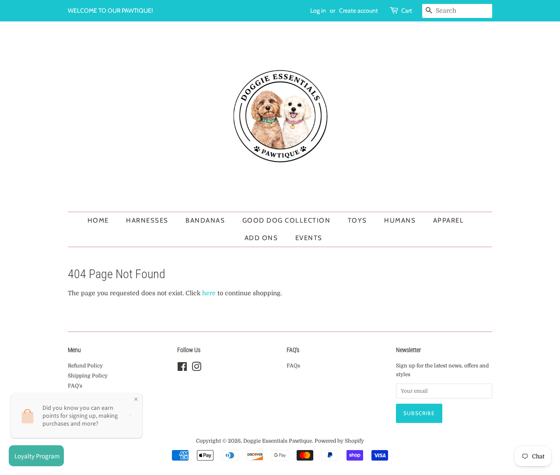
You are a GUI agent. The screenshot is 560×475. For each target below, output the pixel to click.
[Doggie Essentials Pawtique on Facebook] (182, 369)
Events (308, 238)
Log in (318, 10)
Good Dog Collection (286, 220)
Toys (357, 220)
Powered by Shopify (339, 441)
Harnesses (147, 220)
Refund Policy (85, 366)
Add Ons (261, 238)
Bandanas (205, 220)
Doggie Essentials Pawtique (277, 441)
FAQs (293, 366)
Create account (358, 10)
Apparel (448, 220)
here (209, 293)
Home (98, 220)
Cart (406, 10)
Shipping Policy (88, 376)
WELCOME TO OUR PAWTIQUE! (110, 10)
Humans (400, 220)
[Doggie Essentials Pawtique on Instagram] (196, 369)
